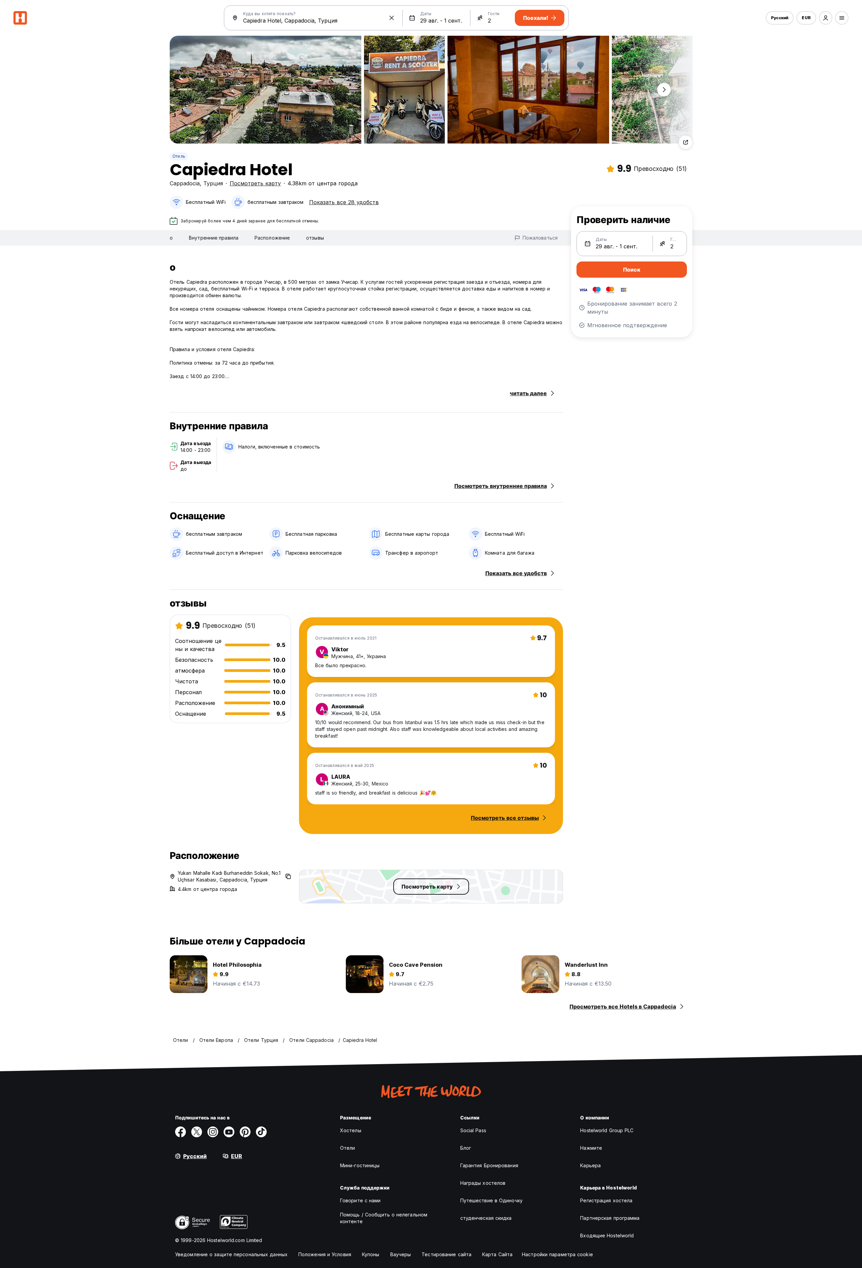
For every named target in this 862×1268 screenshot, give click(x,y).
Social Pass (473, 1130)
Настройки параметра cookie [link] (557, 1254)
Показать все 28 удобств (344, 202)
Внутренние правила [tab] (213, 238)
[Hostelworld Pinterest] (245, 1131)
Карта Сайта (497, 1254)
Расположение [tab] (272, 238)
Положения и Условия (324, 1254)
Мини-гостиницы (359, 1165)
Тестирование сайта (446, 1254)
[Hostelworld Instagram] (212, 1131)
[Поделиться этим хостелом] (685, 142)
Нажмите (591, 1148)
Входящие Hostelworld (607, 1235)
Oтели (347, 1148)
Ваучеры (400, 1254)
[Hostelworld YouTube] (229, 1131)
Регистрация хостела (606, 1200)
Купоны (370, 1254)
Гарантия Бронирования (489, 1165)
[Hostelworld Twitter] (196, 1131)
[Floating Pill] (664, 89)
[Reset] (392, 18)
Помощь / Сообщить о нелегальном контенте (383, 1218)
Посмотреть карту (255, 183)
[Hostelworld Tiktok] (261, 1131)
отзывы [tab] (315, 238)
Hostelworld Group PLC (606, 1130)
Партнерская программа (609, 1218)
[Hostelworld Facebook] (180, 1131)
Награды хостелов (483, 1183)
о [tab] (171, 238)
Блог (465, 1148)
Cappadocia (185, 183)
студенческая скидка (486, 1218)
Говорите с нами (360, 1200)
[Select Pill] (825, 18)
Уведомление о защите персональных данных (231, 1254)
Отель (178, 156)
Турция (213, 183)
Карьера (590, 1165)
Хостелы (350, 1130)
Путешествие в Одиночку (491, 1200)
